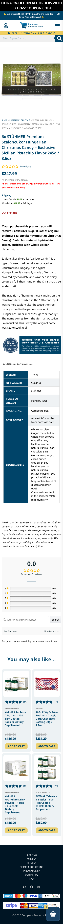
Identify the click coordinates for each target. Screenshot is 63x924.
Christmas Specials (19, 120)
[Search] (59, 38)
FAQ (31, 878)
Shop (4, 120)
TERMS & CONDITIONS (31, 866)
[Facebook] (31, 887)
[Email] (24, 887)
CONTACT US (31, 874)
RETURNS (31, 862)
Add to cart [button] (16, 746)
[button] (57, 26)
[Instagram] (38, 887)
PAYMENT (31, 859)
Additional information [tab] (18, 364)
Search (55, 619)
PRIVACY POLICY (31, 870)
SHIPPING (32, 855)
